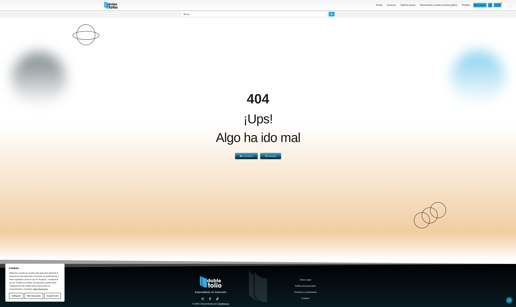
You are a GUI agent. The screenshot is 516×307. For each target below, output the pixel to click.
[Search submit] (332, 14)
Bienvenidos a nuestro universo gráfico (438, 5)
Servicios (391, 5)
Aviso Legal (305, 280)
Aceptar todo (52, 296)
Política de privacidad (305, 286)
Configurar (16, 296)
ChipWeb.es (223, 304)
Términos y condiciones (305, 292)
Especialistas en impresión (210, 292)
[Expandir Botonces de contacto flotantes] (509, 300)
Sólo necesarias (34, 296)
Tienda (379, 5)
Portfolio (466, 5)
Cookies (305, 298)
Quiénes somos (408, 5)
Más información (40, 289)
